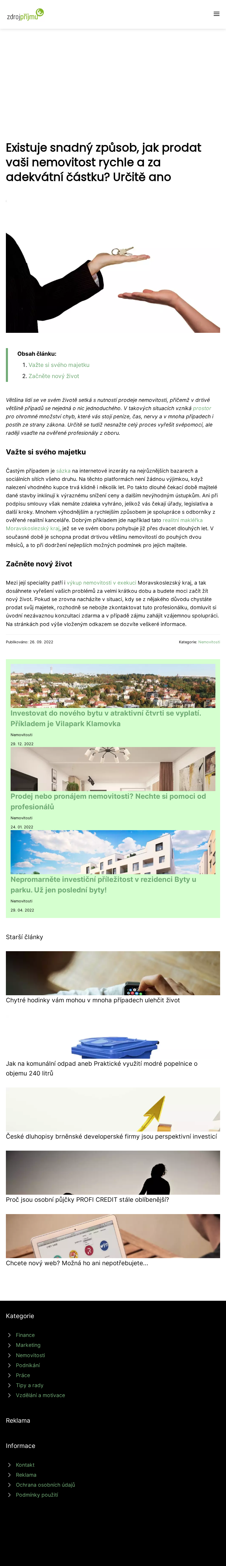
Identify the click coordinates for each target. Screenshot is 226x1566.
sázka (63, 471)
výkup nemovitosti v (92, 583)
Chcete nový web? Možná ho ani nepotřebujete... (77, 1263)
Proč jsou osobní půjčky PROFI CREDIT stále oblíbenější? (87, 1199)
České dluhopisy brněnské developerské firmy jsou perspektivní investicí (111, 1136)
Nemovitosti (209, 642)
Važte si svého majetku (59, 364)
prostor (202, 408)
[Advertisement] (113, 73)
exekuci (126, 583)
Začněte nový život (54, 376)
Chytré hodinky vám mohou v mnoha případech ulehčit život (93, 1000)
